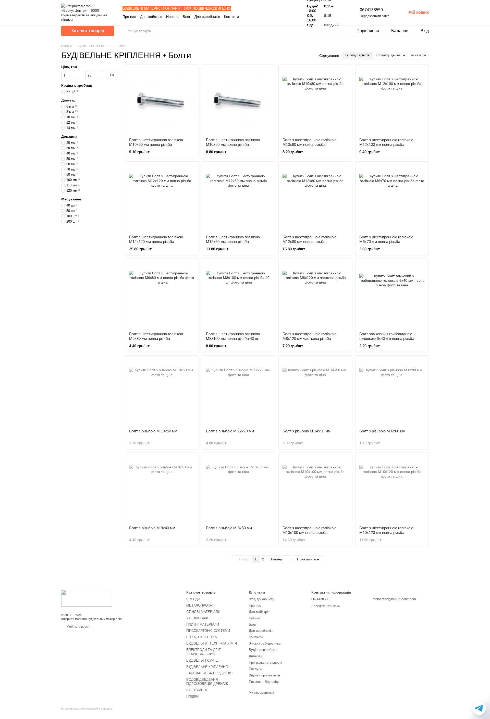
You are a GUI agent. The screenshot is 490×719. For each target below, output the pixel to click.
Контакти (231, 17)
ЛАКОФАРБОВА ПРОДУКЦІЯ (209, 673)
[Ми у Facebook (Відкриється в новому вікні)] (276, 17)
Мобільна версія (78, 626)
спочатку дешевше (390, 55)
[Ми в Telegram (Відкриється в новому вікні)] (289, 17)
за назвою (418, 55)
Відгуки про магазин (264, 675)
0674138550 (371, 10)
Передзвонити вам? (374, 16)
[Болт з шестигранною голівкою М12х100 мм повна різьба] (392, 101)
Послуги (255, 669)
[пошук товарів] (123, 31)
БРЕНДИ (193, 599)
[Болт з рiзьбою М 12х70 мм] (239, 392)
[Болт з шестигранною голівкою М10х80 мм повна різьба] (315, 101)
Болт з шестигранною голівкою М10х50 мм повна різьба (156, 142)
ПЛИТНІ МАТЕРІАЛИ (202, 624)
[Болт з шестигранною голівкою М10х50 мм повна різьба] (162, 101)
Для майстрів (151, 17)
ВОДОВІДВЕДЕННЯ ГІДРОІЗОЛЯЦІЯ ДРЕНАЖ (207, 682)
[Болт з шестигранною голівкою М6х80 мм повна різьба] (162, 295)
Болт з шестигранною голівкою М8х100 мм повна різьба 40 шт (233, 336)
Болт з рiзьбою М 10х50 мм (153, 431)
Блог (186, 17)
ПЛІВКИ (192, 696)
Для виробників (207, 17)
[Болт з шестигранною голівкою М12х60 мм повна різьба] (239, 198)
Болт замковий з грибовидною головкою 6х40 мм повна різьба (386, 336)
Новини (172, 17)
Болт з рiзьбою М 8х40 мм (152, 528)
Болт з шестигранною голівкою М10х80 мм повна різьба (309, 142)
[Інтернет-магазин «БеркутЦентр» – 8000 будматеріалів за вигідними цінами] (86, 598)
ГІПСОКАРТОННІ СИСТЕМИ (208, 631)
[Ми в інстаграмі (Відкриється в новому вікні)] (282, 17)
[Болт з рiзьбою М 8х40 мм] (162, 489)
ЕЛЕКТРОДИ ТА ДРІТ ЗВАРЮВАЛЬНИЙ (203, 652)
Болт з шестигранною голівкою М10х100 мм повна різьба (309, 530)
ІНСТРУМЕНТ (197, 690)
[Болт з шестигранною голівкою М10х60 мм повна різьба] (239, 101)
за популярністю (358, 55)
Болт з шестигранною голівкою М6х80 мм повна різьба (156, 336)
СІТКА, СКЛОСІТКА (201, 637)
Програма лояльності (265, 662)
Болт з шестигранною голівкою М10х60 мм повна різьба (233, 142)
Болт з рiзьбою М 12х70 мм (230, 431)
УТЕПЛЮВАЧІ (197, 618)
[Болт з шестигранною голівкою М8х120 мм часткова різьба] (315, 295)
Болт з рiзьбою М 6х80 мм (382, 431)
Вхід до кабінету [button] (261, 599)
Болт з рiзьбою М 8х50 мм (229, 528)
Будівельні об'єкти (263, 650)
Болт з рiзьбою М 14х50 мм (306, 431)
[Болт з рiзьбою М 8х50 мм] (239, 489)
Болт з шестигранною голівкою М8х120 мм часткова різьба (309, 336)
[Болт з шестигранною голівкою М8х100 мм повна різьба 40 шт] (239, 295)
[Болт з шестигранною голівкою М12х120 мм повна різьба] (162, 198)
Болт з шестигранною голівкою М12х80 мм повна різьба (309, 239)
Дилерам (256, 656)
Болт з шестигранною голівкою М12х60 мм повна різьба (233, 239)
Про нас (129, 17)
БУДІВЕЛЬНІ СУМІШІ (202, 660)
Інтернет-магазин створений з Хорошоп (87, 708)
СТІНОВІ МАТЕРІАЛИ (203, 612)
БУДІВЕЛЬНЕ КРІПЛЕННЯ (207, 667)
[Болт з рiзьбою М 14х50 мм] (315, 392)
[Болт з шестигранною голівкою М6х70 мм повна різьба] (392, 198)
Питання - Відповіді (264, 682)
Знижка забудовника (264, 643)
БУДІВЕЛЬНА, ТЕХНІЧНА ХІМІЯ (211, 643)
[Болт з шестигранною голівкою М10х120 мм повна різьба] (392, 489)
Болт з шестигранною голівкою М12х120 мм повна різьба (156, 239)
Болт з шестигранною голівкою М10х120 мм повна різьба (386, 530)
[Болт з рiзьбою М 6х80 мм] (392, 392)
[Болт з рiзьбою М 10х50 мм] (162, 392)
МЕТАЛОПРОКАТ (200, 605)
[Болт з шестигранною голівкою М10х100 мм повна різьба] (315, 489)
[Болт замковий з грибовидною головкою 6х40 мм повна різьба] (392, 295)
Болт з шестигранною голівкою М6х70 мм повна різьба (386, 239)
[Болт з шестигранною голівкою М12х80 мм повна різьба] (315, 198)
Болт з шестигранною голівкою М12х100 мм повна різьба (386, 142)
